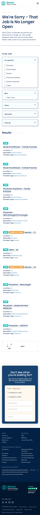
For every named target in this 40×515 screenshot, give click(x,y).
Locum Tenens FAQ (26, 440)
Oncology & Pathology (27, 457)
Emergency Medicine (27, 455)
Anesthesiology (16, 255)
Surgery (4, 462)
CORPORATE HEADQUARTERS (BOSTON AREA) (15, 470)
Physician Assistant (13, 78)
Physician (9, 65)
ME (11, 171)
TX (11, 236)
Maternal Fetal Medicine (19, 314)
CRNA (8, 86)
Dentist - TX (30, 232)
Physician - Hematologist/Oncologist (15, 213)
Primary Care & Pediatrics (9, 460)
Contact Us (19, 509)
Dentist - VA (30, 267)
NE (11, 312)
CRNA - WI (13, 249)
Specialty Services (26, 453)
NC (12, 218)
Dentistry (14, 238)
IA (11, 329)
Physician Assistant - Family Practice (16, 190)
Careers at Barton (7, 437)
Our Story (4, 435)
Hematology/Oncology (19, 221)
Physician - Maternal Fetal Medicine (15, 306)
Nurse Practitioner (12, 82)
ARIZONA (32, 470)
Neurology (14, 290)
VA (11, 271)
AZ (11, 288)
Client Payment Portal (8, 509)
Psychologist (11, 69)
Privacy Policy (23, 507)
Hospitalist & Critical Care (9, 457)
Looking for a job (15, 392)
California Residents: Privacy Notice (12, 512)
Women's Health (26, 462)
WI (11, 253)
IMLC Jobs (11, 98)
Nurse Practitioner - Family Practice (20, 147)
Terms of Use (32, 507)
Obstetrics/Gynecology (19, 331)
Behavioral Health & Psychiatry (27, 450)
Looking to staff (15, 397)
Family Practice (16, 153)
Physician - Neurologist (20, 284)
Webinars (24, 437)
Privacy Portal (28, 509)
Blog (22, 435)
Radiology (24, 460)
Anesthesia (5, 449)
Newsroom (5, 440)
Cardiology (5, 453)
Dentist (9, 73)
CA (12, 150)
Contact (4, 442)
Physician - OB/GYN (18, 325)
